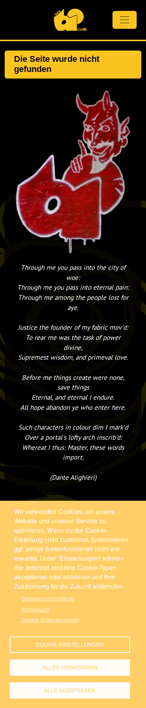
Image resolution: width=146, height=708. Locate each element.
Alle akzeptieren (69, 690)
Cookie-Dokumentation (50, 620)
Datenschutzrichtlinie (47, 598)
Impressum (35, 609)
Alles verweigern (69, 667)
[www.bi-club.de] (70, 19)
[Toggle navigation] (125, 20)
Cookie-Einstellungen (70, 644)
